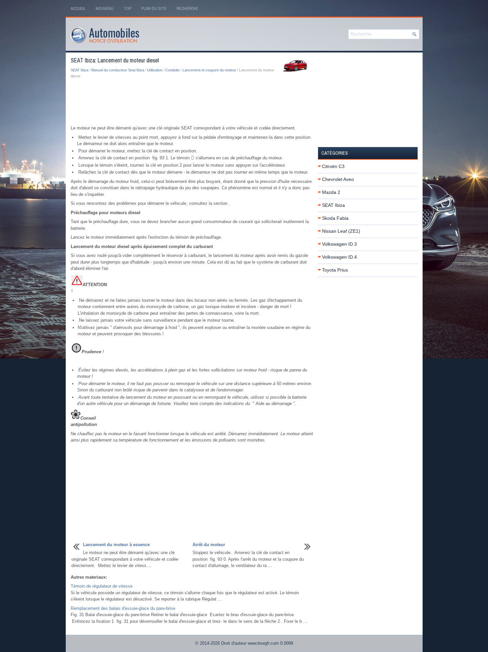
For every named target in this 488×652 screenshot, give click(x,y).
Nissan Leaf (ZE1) (341, 231)
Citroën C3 (333, 166)
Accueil (78, 8)
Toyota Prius (335, 270)
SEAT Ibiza (79, 70)
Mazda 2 (331, 192)
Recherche (187, 8)
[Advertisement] (192, 102)
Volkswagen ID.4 (339, 257)
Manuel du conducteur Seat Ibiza (117, 70)
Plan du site (154, 8)
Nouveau (105, 8)
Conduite (172, 70)
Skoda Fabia (335, 218)
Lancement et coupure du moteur (209, 70)
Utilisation (154, 70)
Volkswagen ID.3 (339, 244)
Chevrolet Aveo (338, 179)
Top (127, 8)
